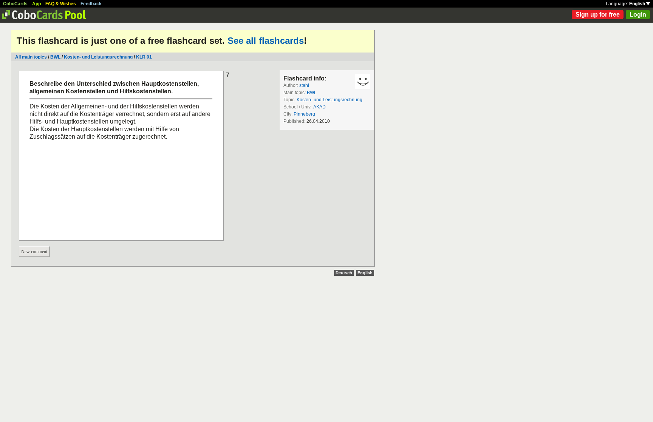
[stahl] (362, 81)
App (36, 3)
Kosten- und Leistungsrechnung (98, 57)
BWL (55, 57)
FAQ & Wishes (60, 3)
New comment (34, 251)
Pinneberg (304, 114)
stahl (304, 85)
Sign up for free (598, 14)
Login (638, 14)
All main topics (31, 57)
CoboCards (15, 3)
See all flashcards (265, 41)
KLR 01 (144, 57)
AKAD (319, 107)
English (637, 3)
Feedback (91, 3)
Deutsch (344, 273)
